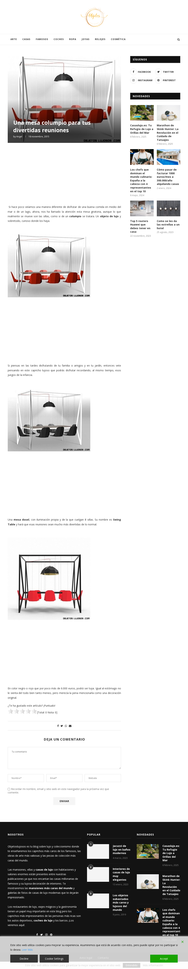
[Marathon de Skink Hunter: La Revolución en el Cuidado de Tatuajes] (168, 113)
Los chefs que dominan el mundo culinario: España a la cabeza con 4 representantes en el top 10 (141, 180)
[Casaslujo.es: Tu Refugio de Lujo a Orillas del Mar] (142, 113)
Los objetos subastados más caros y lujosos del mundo (121, 902)
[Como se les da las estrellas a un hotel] (168, 208)
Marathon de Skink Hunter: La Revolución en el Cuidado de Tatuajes (167, 132)
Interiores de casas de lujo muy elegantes (121, 874)
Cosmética (118, 39)
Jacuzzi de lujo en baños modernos (121, 849)
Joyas (85, 39)
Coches (59, 39)
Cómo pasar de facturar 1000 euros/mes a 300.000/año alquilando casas (168, 177)
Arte (13, 39)
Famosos (42, 39)
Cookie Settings (54, 958)
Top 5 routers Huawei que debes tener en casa (140, 226)
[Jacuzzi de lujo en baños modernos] (98, 851)
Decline (24, 958)
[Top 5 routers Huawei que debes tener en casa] (142, 208)
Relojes (100, 39)
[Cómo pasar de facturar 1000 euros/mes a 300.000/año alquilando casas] (168, 157)
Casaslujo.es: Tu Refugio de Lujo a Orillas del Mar (141, 129)
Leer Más (27, 949)
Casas (26, 39)
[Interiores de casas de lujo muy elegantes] (98, 874)
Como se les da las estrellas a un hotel (168, 224)
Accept (164, 958)
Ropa (72, 39)
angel (19, 136)
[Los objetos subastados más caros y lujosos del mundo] (98, 901)
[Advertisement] (64, 173)
